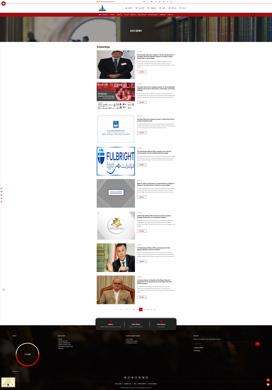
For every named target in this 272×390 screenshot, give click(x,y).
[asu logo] (102, 8)
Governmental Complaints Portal (65, 346)
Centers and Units (141, 14)
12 (140, 309)
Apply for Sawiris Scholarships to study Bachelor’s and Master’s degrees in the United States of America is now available (155, 184)
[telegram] (163, 1)
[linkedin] (159, 1)
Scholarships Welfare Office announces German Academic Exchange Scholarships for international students (154, 216)
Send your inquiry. (161, 326)
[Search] (252, 15)
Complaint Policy (127, 383)
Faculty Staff (141, 8)
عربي (172, 1)
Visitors (184, 8)
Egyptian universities (63, 341)
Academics (119, 14)
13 (144, 309)
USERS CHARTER (142, 383)
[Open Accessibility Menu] (3, 3)
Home (100, 14)
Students (130, 8)
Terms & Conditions (152, 383)
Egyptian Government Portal (64, 344)
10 (133, 309)
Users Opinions (197, 350)
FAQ (135, 383)
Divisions (112, 14)
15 (151, 309)
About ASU (105, 14)
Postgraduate (153, 8)
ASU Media (162, 14)
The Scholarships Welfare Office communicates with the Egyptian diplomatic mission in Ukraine (153, 248)
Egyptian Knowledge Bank (64, 343)
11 (137, 309)
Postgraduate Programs (131, 343)
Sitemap (60, 339)
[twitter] (147, 1)
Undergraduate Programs (132, 341)
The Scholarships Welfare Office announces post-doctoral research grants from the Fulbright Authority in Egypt (154, 152)
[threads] (167, 1)
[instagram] (155, 1)
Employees (173, 8)
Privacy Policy (118, 383)
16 (154, 309)
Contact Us (170, 14)
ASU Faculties (129, 339)
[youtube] (151, 1)
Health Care (133, 14)
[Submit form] (257, 344)
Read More (141, 72)
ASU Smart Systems (153, 14)
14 (147, 309)
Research (126, 14)
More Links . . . (61, 348)
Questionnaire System (198, 347)
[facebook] (144, 1)
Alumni (163, 8)
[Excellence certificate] (8, 382)
